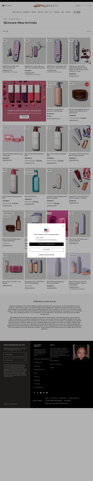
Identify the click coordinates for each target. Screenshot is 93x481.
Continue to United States (46, 244)
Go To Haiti (46, 249)
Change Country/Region (46, 254)
